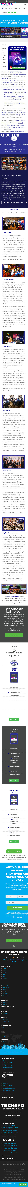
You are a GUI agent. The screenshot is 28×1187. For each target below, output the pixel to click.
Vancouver (5, 1004)
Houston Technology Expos (9, 1134)
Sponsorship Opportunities (9, 1088)
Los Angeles (5, 985)
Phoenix (4, 991)
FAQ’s (4, 1069)
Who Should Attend (7, 1065)
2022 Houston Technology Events (10, 1127)
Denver (4, 976)
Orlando (4, 989)
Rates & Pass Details (7, 1085)
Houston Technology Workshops (10, 1152)
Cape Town (5, 1019)
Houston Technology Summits (9, 1150)
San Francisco (6, 995)
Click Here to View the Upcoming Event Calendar (14, 960)
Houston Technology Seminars (10, 1148)
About (4, 1060)
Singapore (5, 1036)
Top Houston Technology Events (10, 1130)
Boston (4, 970)
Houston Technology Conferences (10, 1132)
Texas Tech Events (11, 1164)
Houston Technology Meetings (10, 1145)
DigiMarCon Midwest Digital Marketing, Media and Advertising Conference (13, 121)
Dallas (4, 974)
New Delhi (5, 1034)
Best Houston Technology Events (10, 1128)
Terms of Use (22, 1179)
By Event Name (10, 957)
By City (15, 957)
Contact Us (5, 1092)
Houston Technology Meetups (9, 1147)
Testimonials (6, 1087)
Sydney (4, 1041)
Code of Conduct (14, 1179)
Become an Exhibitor (14, 635)
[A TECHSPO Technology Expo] (13, 1109)
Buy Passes (5, 1083)
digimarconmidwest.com (13, 596)
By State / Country (21, 957)
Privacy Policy (6, 1179)
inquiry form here (7, 255)
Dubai (4, 1027)
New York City (6, 987)
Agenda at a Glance (7, 1062)
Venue (4, 1064)
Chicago (4, 972)
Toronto (5, 1002)
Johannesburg (6, 1021)
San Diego (5, 993)
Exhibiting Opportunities (8, 1090)
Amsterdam (5, 1013)
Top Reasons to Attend (8, 1067)
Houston (5, 978)
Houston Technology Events (9, 1125)
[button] (3, 40)
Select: (5, 957)
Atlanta (4, 968)
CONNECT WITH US (12, 1115)
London (4, 1009)
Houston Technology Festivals (9, 1143)
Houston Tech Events (9, 1163)
